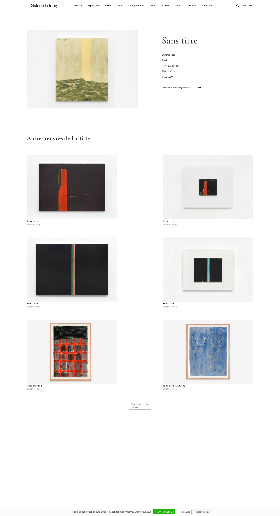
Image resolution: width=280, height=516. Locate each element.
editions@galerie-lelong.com (139, 488)
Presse (192, 5)
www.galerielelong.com (239, 488)
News (120, 5)
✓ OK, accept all (164, 511)
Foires (108, 5)
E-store (165, 5)
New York (207, 5)
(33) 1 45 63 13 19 (96, 485)
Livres (153, 5)
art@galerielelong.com (221, 488)
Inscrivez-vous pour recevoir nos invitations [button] (137, 447)
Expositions (94, 5)
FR (244, 5)
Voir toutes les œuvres (138, 405)
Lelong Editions (136, 5)
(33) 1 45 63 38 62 (139, 485)
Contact (179, 5)
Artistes (78, 5)
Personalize (184, 512)
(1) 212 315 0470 (223, 485)
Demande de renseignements (176, 87)
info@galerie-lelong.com (95, 488)
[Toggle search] (237, 6)
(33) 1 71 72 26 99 (181, 485)
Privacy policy (202, 512)
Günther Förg (168, 54)
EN (250, 5)
